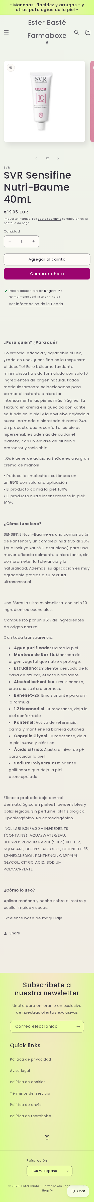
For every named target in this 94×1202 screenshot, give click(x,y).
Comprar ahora (47, 273)
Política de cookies (27, 1081)
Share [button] (15, 933)
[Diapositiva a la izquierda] (36, 158)
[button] (6, 32)
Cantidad (12, 231)
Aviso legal (20, 1070)
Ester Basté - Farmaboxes (41, 1186)
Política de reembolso (30, 1115)
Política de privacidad (30, 1059)
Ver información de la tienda (36, 303)
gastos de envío (49, 219)
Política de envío (26, 1104)
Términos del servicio (30, 1093)
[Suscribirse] (78, 1026)
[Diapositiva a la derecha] (58, 158)
